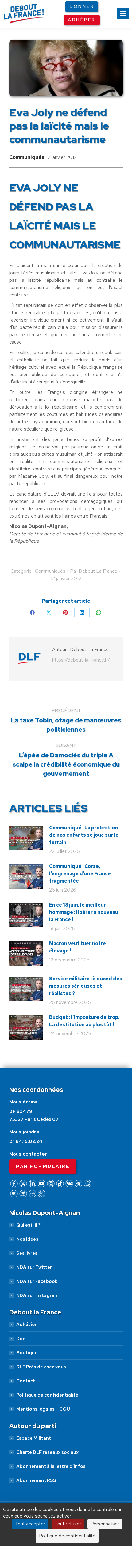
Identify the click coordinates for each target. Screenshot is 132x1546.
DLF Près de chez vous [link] (41, 1367)
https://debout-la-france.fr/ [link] (81, 660)
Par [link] (93, 571)
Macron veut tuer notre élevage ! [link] (77, 947)
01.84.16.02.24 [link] (25, 1141)
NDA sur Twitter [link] (34, 1267)
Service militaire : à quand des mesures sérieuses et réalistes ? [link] (85, 986)
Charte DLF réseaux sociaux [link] (47, 1452)
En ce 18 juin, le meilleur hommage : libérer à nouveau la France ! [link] (83, 912)
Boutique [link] (26, 1353)
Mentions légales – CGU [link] (43, 1409)
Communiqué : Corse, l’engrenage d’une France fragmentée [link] (80, 873)
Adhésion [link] (27, 1325)
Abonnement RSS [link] (36, 1480)
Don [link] (20, 1339)
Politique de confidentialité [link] (47, 1395)
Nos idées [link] (27, 1239)
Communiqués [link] (26, 157)
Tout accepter (30, 1524)
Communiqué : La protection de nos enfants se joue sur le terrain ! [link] (83, 835)
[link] (123, 13)
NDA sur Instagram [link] (37, 1295)
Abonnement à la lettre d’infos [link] (51, 1466)
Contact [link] (25, 1381)
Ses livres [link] (26, 1253)
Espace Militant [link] (33, 1438)
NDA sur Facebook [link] (36, 1281)
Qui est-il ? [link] (28, 1225)
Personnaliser (105, 1524)
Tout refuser (68, 1524)
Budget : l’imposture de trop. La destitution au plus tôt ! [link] (84, 1021)
